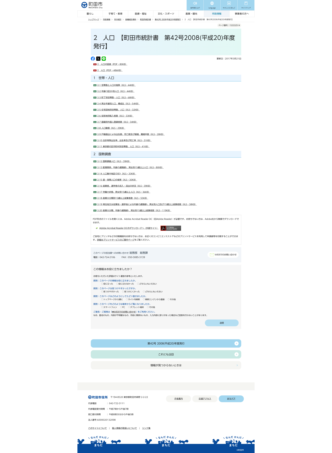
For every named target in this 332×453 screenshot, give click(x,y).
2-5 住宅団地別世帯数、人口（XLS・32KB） (118, 110)
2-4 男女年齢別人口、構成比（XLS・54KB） (118, 104)
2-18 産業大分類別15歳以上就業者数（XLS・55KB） (122, 198)
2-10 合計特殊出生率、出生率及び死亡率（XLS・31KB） (124, 140)
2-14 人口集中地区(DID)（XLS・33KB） (116, 174)
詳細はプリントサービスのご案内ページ (115, 240)
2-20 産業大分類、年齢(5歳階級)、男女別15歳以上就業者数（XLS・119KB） (134, 210)
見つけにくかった (132, 292)
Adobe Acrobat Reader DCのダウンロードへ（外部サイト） (129, 228)
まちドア (231, 399)
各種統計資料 (130, 19)
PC (123, 307)
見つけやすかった (111, 292)
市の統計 (117, 19)
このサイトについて (97, 428)
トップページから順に (113, 299)
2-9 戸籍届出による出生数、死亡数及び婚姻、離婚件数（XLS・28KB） (131, 134)
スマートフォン (110, 307)
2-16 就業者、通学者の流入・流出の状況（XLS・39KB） (124, 186)
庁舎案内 (178, 399)
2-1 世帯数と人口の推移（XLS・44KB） (116, 85)
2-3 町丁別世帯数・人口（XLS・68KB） (116, 97)
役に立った (108, 284)
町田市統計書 (145, 19)
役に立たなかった (126, 284)
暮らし (90, 13)
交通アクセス (205, 399)
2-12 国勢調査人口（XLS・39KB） (114, 161)
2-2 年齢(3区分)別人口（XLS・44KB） (115, 91)
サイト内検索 (134, 299)
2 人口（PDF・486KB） (110, 70)
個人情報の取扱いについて (124, 428)
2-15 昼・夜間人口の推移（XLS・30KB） (117, 180)
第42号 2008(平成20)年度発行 (168, 19)
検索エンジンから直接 (155, 299)
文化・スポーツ (166, 13)
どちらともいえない (148, 284)
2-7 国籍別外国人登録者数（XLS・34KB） (117, 122)
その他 (173, 299)
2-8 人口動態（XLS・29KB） (111, 128)
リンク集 (146, 428)
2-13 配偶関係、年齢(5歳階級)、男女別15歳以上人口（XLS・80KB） (130, 167)
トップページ (93, 19)
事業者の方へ (242, 13)
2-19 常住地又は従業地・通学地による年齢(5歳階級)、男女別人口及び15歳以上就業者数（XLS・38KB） (147, 204)
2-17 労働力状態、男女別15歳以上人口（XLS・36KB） (123, 192)
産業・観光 (191, 13)
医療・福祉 (141, 13)
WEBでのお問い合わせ (226, 255)
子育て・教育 (115, 13)
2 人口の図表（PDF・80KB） (112, 64)
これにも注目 (166, 354)
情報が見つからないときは (166, 365)
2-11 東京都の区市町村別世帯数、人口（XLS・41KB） (123, 146)
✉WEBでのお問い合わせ (124, 312)
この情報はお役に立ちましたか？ (112, 269)
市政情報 (216, 13)
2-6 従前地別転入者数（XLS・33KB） (115, 116)
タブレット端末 (137, 307)
